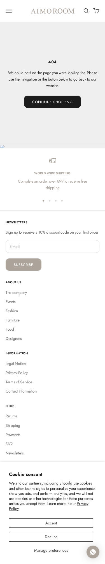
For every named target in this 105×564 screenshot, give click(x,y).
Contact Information (21, 391)
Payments (13, 434)
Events (10, 301)
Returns (11, 416)
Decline (51, 536)
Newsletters (15, 453)
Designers (14, 338)
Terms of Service (19, 382)
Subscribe (23, 264)
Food (10, 329)
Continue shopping (52, 102)
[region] (52, 174)
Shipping (13, 425)
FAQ (9, 444)
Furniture (12, 320)
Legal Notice (16, 363)
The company (16, 292)
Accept (51, 523)
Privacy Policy (17, 373)
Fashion (12, 311)
